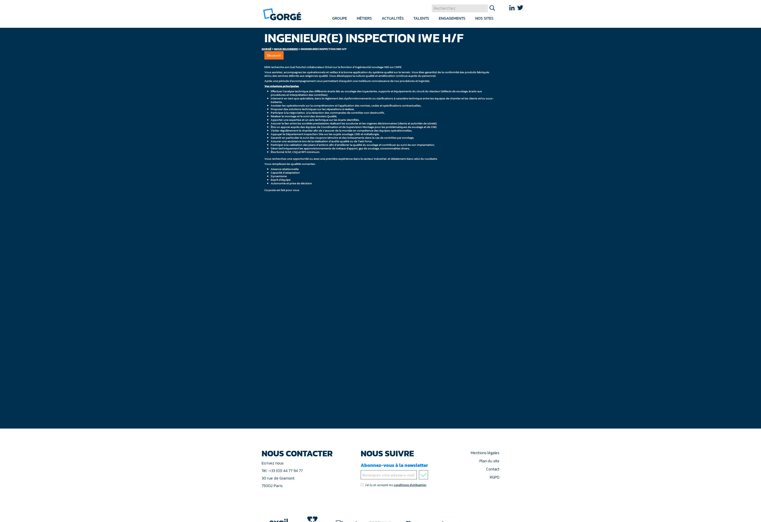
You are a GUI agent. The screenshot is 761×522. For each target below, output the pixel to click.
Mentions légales (485, 453)
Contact (492, 469)
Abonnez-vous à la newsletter (394, 465)
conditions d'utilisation (410, 485)
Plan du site (489, 461)
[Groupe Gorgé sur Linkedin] (511, 7)
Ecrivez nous (273, 463)
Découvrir (274, 55)
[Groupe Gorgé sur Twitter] (520, 7)
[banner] (282, 14)
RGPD (494, 477)
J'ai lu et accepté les (395, 485)
